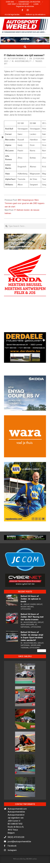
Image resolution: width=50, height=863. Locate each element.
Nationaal (25, 637)
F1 (30, 61)
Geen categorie (27, 634)
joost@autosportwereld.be (19, 851)
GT (36, 634)
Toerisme (25, 657)
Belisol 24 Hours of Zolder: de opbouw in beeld (31, 608)
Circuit (26, 614)
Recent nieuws (27, 616)
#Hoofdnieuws (22, 61)
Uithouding (26, 619)
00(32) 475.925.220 (16, 847)
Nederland (36, 655)
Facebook (12, 855)
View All (41, 660)
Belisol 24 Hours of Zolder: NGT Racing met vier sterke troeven (32, 626)
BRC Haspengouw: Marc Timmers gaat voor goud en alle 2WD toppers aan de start (24, 203)
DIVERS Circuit (36, 614)
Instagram (12, 859)
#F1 (5, 64)
